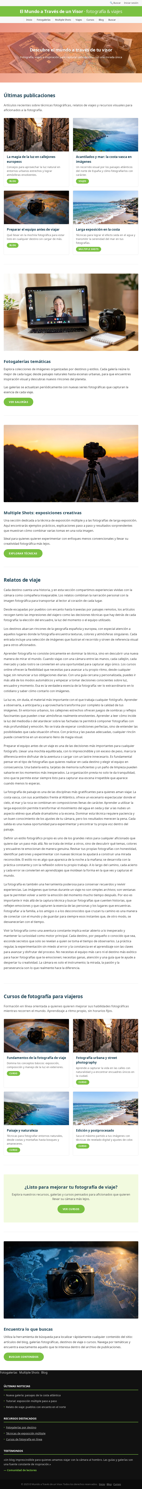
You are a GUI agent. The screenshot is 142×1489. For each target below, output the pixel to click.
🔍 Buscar (115, 2)
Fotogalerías (43, 19)
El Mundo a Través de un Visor (71, 11)
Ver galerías (18, 402)
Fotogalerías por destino (21, 1427)
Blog (101, 19)
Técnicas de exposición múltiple (25, 1433)
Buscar (112, 19)
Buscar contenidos (24, 1357)
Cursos (90, 19)
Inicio (29, 19)
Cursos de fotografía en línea (24, 1439)
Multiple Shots (63, 19)
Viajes (79, 19)
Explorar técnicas (23, 553)
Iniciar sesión (131, 2)
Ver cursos (71, 1209)
